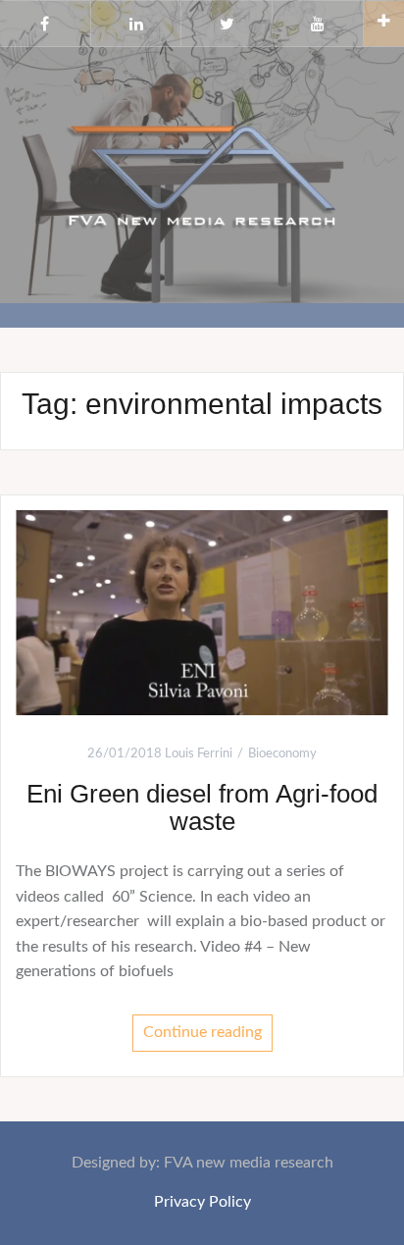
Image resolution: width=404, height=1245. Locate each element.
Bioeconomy (282, 754)
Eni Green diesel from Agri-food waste (202, 808)
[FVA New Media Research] (202, 174)
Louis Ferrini (198, 754)
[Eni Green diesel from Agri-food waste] (202, 612)
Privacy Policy (202, 1202)
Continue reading (202, 1032)
